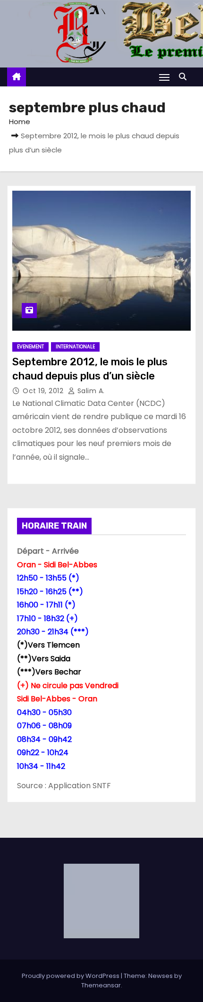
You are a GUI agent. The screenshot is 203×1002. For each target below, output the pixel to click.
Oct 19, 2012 (44, 391)
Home (19, 121)
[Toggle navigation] (164, 77)
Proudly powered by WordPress (71, 975)
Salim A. (90, 391)
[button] (185, 77)
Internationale (75, 346)
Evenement (30, 346)
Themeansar (101, 985)
